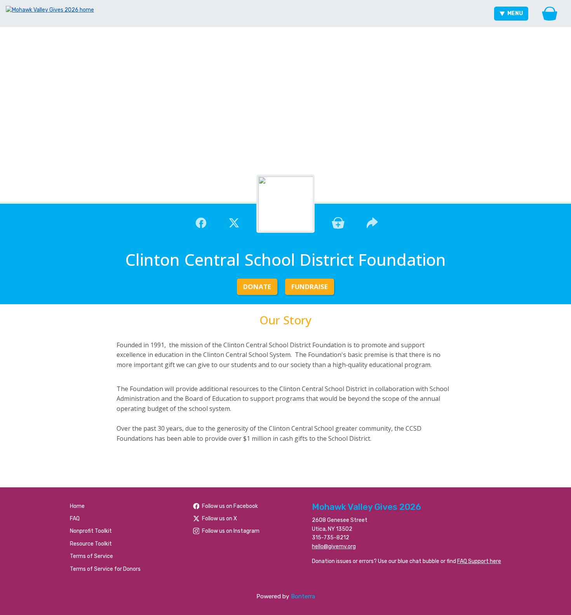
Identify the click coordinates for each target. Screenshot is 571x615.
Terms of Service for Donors (105, 569)
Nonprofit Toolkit (91, 531)
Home (77, 506)
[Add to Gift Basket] (338, 222)
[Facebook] (201, 222)
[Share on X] (234, 222)
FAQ (75, 518)
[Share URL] (372, 222)
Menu (515, 13)
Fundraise (309, 286)
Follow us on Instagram (230, 531)
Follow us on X (219, 518)
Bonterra (303, 596)
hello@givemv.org (334, 546)
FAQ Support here (479, 561)
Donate (257, 286)
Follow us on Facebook (230, 506)
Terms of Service (91, 556)
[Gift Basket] (549, 13)
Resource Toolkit (91, 544)
